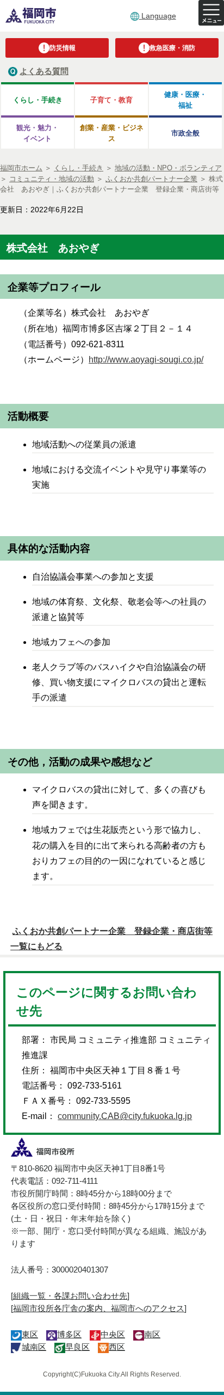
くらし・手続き (38, 100)
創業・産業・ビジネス (112, 133)
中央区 (113, 1334)
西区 (117, 1346)
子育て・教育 (111, 100)
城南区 (34, 1346)
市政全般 (185, 133)
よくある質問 (44, 71)
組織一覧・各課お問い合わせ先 (70, 1295)
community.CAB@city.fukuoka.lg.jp (125, 1116)
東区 (30, 1334)
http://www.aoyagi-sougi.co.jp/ (146, 359)
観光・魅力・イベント (37, 133)
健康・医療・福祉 (185, 99)
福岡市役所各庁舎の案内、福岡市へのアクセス (98, 1308)
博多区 (69, 1334)
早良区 (77, 1346)
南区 (152, 1334)
